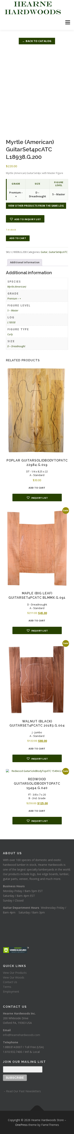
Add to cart (17, 238)
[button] (25, 219)
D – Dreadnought (16, 346)
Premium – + (14, 298)
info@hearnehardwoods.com (21, 1035)
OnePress (21, 1125)
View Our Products (15, 973)
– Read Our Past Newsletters (22, 1091)
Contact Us (10, 982)
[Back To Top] (37, 1111)
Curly (10, 334)
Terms (7, 987)
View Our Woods (13, 977)
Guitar (44, 252)
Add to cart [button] (37, 487)
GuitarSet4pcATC (58, 252)
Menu (67, 22)
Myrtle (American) (16, 286)
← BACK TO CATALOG (37, 41)
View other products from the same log (36, 205)
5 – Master (12, 310)
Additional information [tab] (24, 262)
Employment (11, 991)
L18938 (11, 322)
